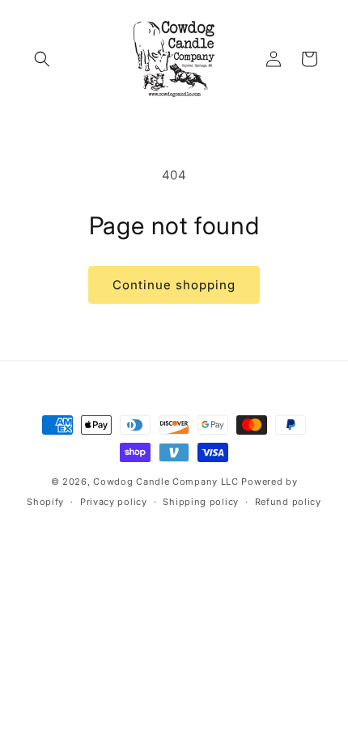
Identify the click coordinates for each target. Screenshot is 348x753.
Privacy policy (113, 501)
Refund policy (288, 501)
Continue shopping (174, 284)
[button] (42, 59)
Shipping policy (201, 501)
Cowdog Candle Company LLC (166, 481)
